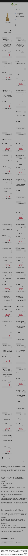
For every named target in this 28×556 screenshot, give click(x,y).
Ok (25, 554)
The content (10, 277)
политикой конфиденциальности (16, 554)
